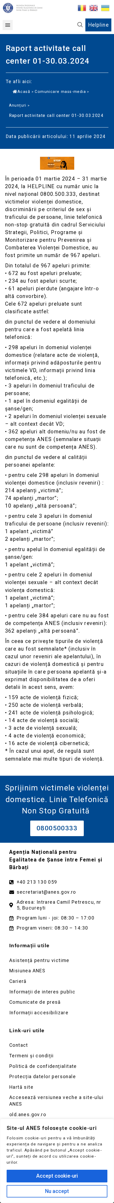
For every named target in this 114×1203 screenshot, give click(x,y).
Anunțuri (18, 105)
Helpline (98, 25)
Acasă (23, 91)
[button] (8, 25)
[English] (93, 7)
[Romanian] (82, 7)
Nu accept (57, 1191)
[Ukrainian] (105, 7)
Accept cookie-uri (57, 1176)
